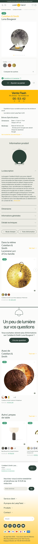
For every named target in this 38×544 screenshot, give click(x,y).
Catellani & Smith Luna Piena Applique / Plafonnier (14, 297)
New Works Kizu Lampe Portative (9, 451)
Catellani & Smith (10, 16)
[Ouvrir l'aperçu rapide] (35, 291)
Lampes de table (17, 9)
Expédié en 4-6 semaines (7, 470)
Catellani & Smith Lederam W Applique (11, 400)
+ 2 (15, 397)
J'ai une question (19, 340)
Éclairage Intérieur (6, 9)
